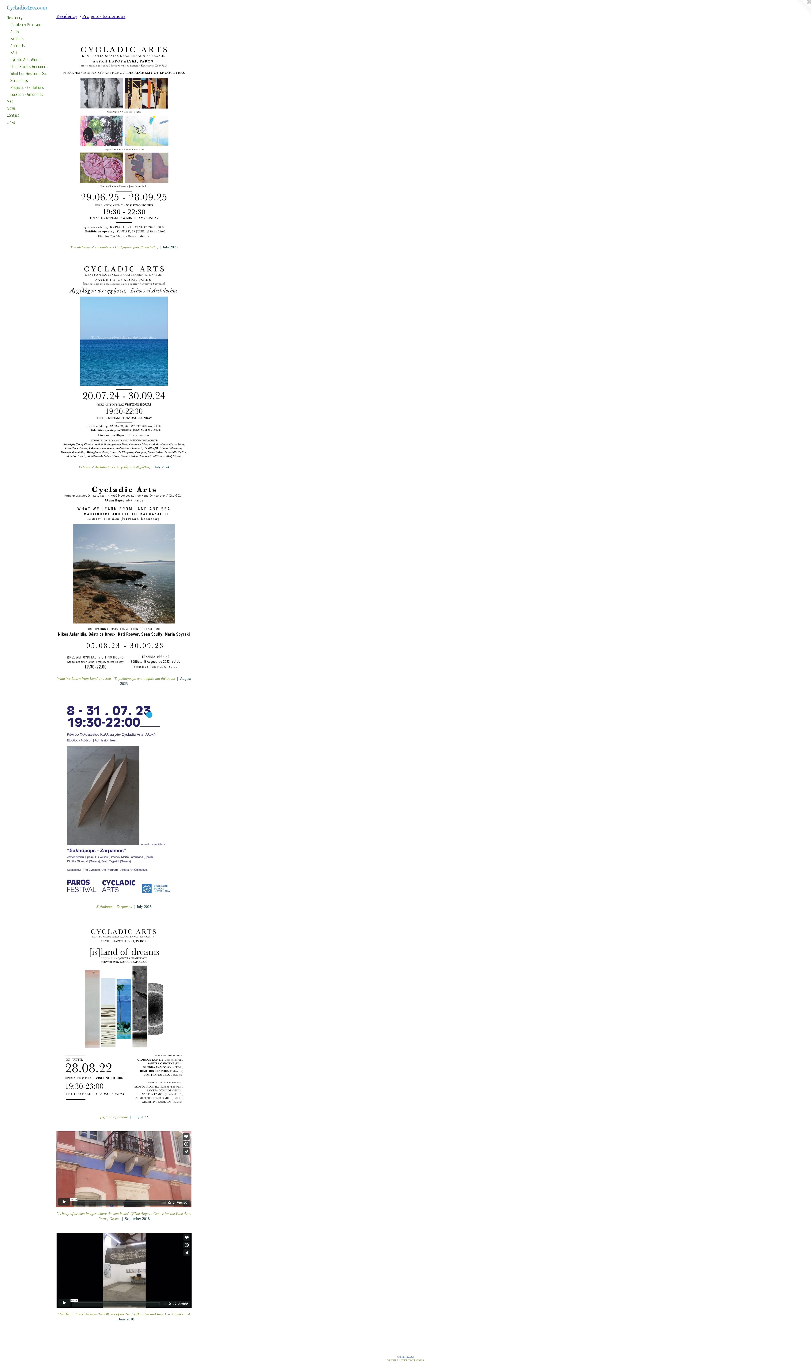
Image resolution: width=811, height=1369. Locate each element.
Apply (14, 31)
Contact (13, 115)
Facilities (17, 38)
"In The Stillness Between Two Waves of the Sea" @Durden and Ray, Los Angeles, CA (124, 1314)
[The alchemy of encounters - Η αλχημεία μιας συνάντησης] (124, 141)
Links (11, 122)
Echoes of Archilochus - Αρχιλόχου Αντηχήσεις (114, 467)
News (11, 108)
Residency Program (25, 24)
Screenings (19, 80)
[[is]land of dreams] (124, 1016)
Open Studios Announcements (29, 66)
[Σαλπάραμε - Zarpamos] (124, 799)
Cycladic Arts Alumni (26, 59)
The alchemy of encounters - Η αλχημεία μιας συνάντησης (114, 247)
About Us (17, 45)
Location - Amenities (26, 94)
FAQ (13, 52)
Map (10, 101)
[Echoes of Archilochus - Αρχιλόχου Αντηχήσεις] (124, 361)
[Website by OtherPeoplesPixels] (802, 8)
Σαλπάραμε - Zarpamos (114, 906)
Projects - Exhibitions (27, 87)
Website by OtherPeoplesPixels (405, 1360)
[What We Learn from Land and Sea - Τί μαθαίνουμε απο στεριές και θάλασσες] (124, 576)
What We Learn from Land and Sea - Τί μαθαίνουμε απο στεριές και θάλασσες (116, 678)
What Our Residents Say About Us (29, 73)
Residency (14, 17)
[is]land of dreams (114, 1117)
